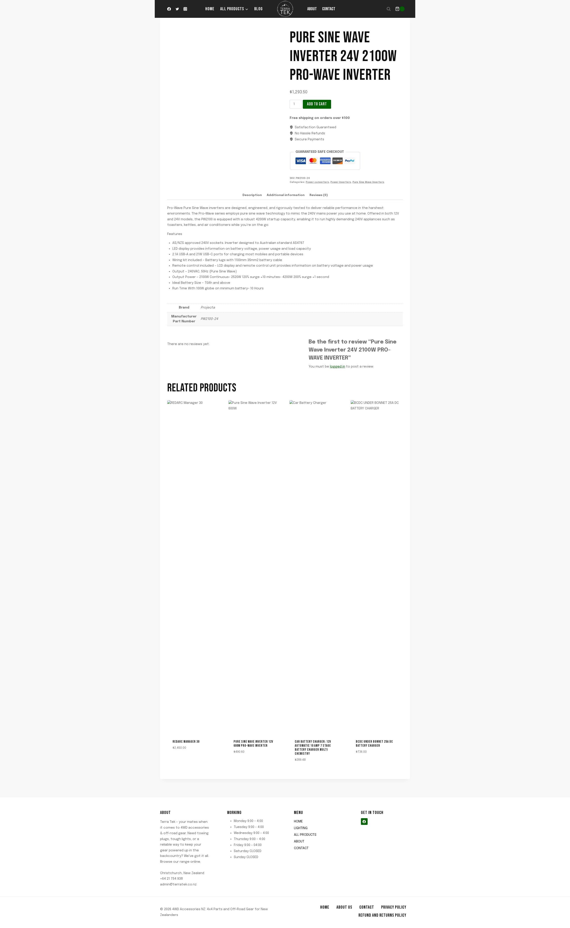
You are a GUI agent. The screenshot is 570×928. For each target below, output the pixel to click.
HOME (298, 821)
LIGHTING (300, 828)
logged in (337, 366)
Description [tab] (252, 195)
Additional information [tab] (286, 195)
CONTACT (301, 848)
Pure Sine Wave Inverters (368, 182)
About (312, 9)
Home (209, 9)
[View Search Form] (389, 9)
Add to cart (317, 104)
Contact (328, 9)
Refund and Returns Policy (382, 915)
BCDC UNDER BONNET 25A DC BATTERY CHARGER (374, 744)
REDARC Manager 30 (186, 742)
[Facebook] (169, 9)
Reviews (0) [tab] (318, 195)
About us (344, 907)
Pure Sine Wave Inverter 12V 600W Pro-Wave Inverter (253, 744)
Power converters (317, 182)
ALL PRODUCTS (305, 835)
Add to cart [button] (180, 760)
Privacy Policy (393, 907)
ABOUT (299, 841)
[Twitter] (177, 9)
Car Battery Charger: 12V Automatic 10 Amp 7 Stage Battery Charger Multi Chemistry (313, 748)
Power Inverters (340, 182)
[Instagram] (185, 9)
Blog (258, 9)
